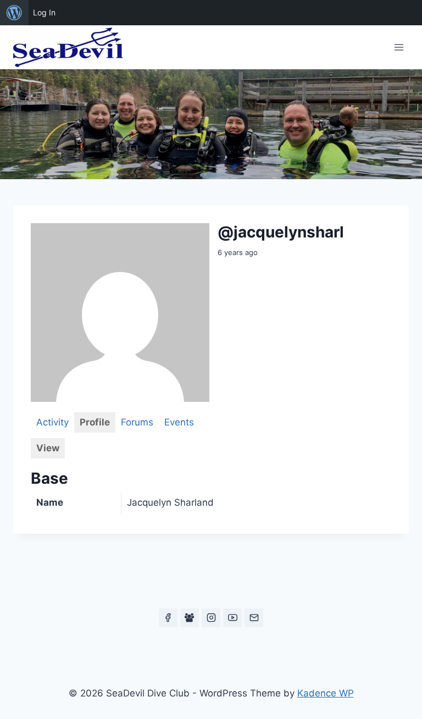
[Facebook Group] (189, 618)
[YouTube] (232, 618)
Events (179, 422)
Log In (44, 12)
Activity (52, 422)
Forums (137, 422)
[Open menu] (398, 47)
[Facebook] (168, 618)
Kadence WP (325, 693)
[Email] (254, 618)
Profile (95, 422)
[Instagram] (211, 618)
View (47, 448)
